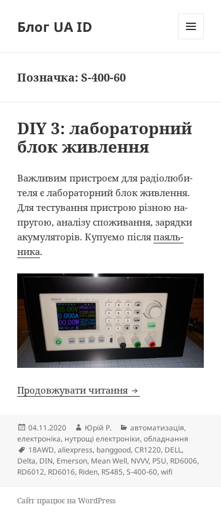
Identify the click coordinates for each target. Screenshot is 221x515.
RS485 (112, 472)
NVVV (140, 461)
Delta (26, 461)
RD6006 (183, 461)
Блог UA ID (54, 26)
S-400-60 (141, 472)
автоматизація (157, 427)
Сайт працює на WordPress (66, 500)
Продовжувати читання (78, 390)
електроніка (39, 438)
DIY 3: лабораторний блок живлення (104, 137)
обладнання (166, 438)
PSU (159, 461)
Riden (88, 472)
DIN (46, 461)
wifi (167, 472)
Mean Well (109, 461)
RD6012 (30, 472)
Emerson (71, 461)
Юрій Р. (98, 427)
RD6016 (61, 472)
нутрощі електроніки (102, 438)
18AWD (41, 449)
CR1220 (147, 449)
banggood (113, 449)
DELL (173, 449)
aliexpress (75, 449)
